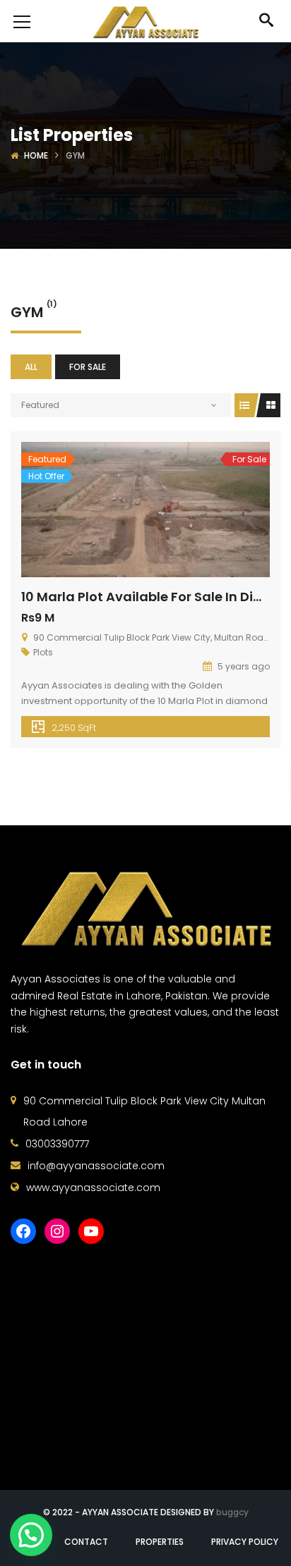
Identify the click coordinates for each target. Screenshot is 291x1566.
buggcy (232, 1512)
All (31, 367)
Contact (86, 1542)
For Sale (87, 367)
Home (36, 155)
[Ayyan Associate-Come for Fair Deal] (146, 21)
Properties (160, 1542)
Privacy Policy (244, 1542)
